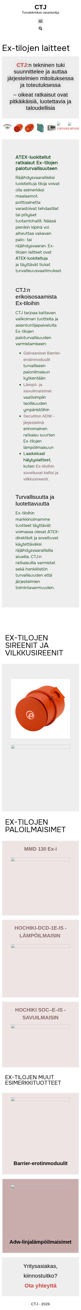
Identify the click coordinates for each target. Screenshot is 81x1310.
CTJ (41, 7)
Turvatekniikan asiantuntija (40, 12)
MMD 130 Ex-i (40, 849)
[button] (40, 21)
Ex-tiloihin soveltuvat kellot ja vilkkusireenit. (40, 472)
